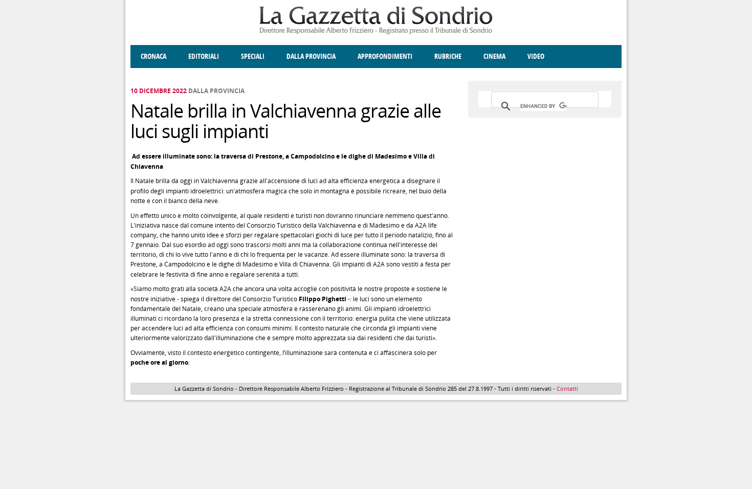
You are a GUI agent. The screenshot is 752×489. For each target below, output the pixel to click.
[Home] (376, 32)
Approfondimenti (385, 56)
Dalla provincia (311, 56)
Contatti (567, 388)
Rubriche (447, 56)
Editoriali (203, 56)
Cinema (494, 56)
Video (535, 56)
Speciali (252, 56)
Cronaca (153, 56)
